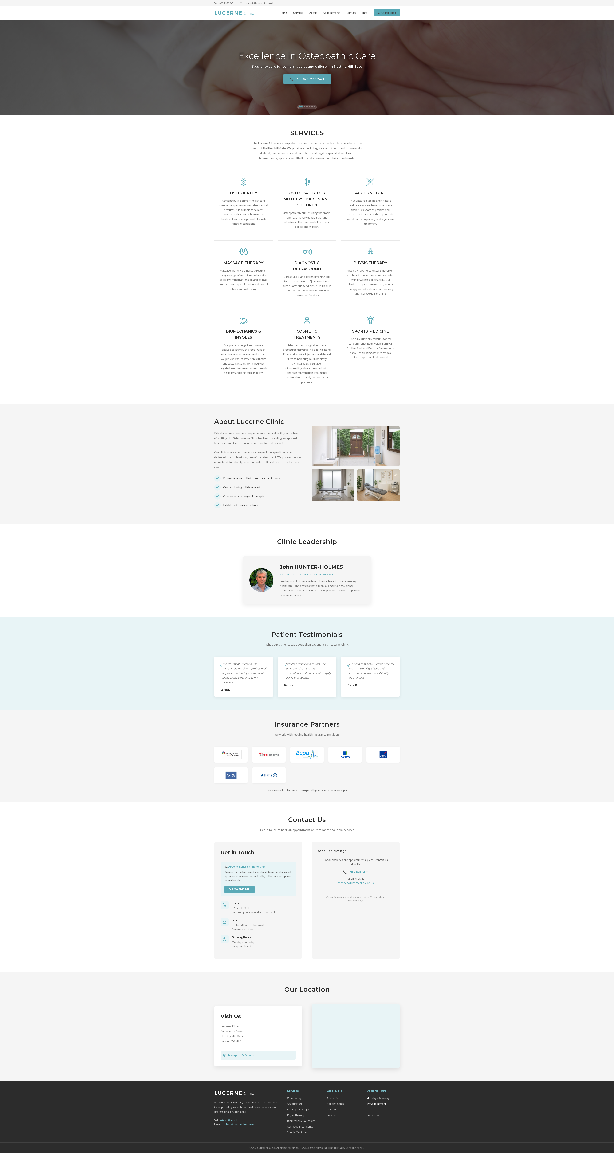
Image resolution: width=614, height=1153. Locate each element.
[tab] (299, 106)
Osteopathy (294, 1098)
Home (283, 13)
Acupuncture (295, 1104)
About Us (332, 1098)
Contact (351, 13)
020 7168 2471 (227, 3)
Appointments (331, 13)
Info (364, 13)
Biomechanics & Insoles (301, 1121)
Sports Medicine (297, 1132)
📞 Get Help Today (307, 79)
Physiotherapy (296, 1115)
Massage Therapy (298, 1109)
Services (298, 13)
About (313, 13)
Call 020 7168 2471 (239, 889)
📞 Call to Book (387, 13)
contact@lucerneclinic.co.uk (259, 3)
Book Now (372, 1115)
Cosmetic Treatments (300, 1126)
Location (332, 1115)
